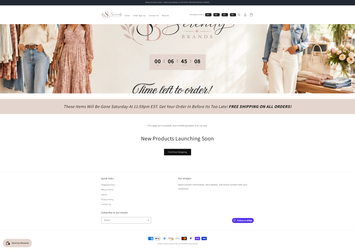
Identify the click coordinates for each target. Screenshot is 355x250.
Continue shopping (177, 152)
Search (104, 194)
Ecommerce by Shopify (189, 244)
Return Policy (107, 189)
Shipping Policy (108, 184)
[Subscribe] (148, 220)
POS (176, 244)
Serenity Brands (169, 244)
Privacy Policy (107, 199)
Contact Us (106, 204)
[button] (239, 15)
